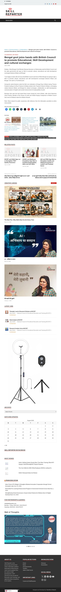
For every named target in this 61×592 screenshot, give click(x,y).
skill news (13, 139)
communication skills (42, 136)
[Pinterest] (53, 4)
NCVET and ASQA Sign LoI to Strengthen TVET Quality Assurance (12, 161)
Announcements (13, 49)
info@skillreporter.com (10, 503)
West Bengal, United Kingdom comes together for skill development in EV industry (47, 128)
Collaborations (23, 49)
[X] (42, 576)
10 (8, 432)
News (24, 565)
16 (52, 432)
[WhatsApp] (45, 580)
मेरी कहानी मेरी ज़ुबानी (9, 298)
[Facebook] (45, 4)
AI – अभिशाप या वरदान (9, 259)
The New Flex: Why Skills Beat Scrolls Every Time (19, 220)
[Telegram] (50, 576)
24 (8, 438)
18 (15, 435)
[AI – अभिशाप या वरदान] (30, 241)
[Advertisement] (30, 35)
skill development (51, 137)
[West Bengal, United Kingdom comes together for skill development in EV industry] (48, 121)
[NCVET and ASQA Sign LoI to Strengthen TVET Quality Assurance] (12, 152)
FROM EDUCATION (12, 480)
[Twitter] (47, 4)
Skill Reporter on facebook (14, 450)
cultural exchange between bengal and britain (17, 137)
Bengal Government (14, 136)
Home (6, 49)
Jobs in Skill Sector (28, 570)
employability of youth (36, 137)
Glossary (43, 563)
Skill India (7, 139)
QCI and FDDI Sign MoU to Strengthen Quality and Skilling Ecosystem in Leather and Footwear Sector (48, 162)
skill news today (21, 139)
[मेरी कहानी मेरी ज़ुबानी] (30, 280)
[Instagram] (51, 4)
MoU (44, 137)
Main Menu (10, 20)
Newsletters (44, 565)
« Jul (5, 445)
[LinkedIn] (49, 4)
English (9, 590)
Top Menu (8, 1)
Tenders (25, 568)
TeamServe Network (51, 589)
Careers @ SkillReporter (29, 581)
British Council (32, 136)
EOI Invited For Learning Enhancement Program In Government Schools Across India (27, 488)
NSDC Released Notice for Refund (28, 473)
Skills (28, 139)
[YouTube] (56, 4)
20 (30, 435)
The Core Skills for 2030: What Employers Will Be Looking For (35, 468)
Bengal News (24, 136)
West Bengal (15, 54)
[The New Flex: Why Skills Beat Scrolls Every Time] (30, 201)
